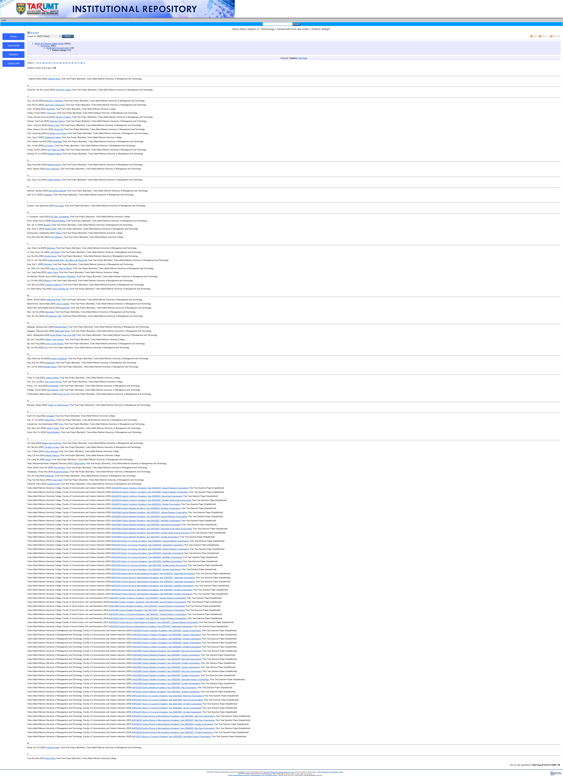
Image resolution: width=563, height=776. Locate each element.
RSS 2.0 (556, 36)
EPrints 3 (242, 772)
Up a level (34, 33)
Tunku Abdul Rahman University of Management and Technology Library (252, 775)
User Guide (13, 45)
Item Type (303, 58)
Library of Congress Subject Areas (49, 44)
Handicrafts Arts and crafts (57, 48)
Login (3, 20)
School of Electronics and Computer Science (279, 772)
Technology (45, 46)
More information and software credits (330, 772)
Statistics (13, 54)
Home (13, 36)
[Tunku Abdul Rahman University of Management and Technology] (117, 17)
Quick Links (13, 63)
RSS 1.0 (545, 36)
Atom (535, 36)
